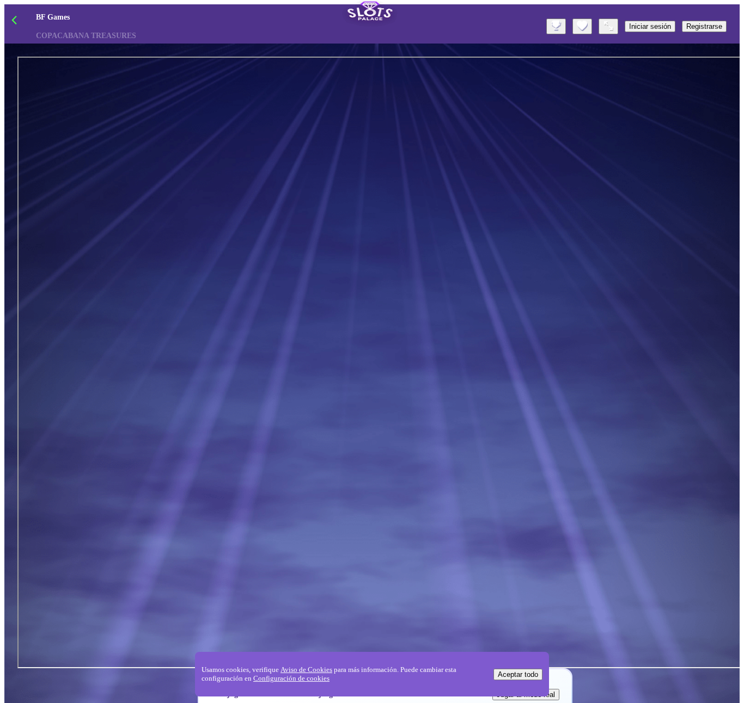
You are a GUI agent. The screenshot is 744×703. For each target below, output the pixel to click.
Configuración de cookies (291, 678)
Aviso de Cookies (306, 669)
